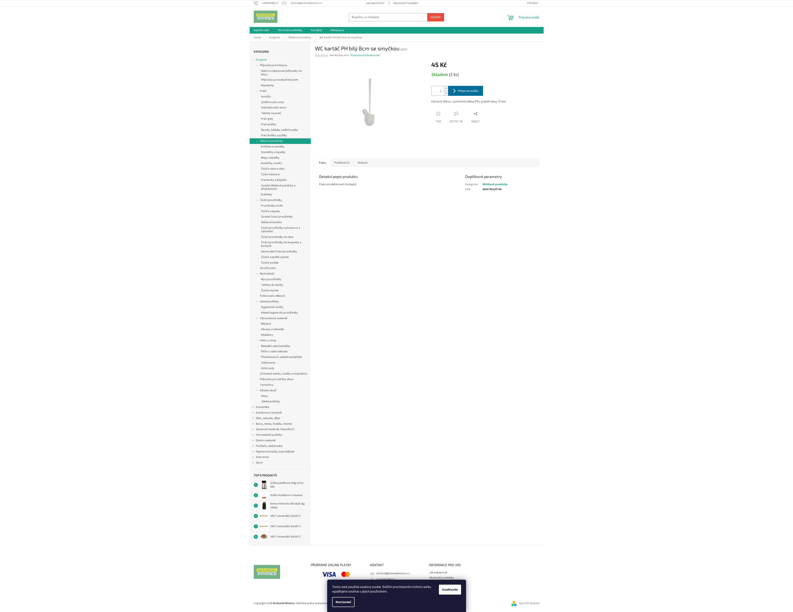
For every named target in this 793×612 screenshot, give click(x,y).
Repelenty (267, 85)
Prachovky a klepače (274, 180)
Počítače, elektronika (269, 446)
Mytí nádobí (267, 274)
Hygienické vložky (272, 307)
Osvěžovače (268, 268)
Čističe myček (269, 290)
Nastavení (343, 602)
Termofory (266, 385)
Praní (263, 91)
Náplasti (266, 324)
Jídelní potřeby (270, 401)
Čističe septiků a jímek (275, 257)
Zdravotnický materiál (273, 318)
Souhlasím (450, 589)
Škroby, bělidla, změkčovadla (279, 130)
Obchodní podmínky (405, 3)
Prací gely (267, 119)
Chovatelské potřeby (269, 435)
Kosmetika (262, 407)
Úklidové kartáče (271, 222)
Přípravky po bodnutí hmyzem (279, 80)
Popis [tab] (322, 163)
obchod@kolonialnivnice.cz (393, 573)
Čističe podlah (270, 263)
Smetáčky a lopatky (273, 152)
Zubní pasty (268, 363)
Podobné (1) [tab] (342, 163)
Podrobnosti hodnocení (365, 55)
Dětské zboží (268, 390)
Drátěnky (266, 194)
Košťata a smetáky (272, 147)
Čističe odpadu (270, 211)
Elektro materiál (266, 440)
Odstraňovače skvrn (273, 108)
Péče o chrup (268, 340)
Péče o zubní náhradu (274, 351)
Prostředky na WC (272, 206)
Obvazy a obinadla (272, 329)
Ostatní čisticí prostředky (277, 217)
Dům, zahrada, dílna (268, 418)
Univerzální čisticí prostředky (279, 251)
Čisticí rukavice (270, 174)
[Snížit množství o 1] (446, 93)
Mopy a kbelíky (270, 158)
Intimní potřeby (269, 301)
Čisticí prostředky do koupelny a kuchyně (281, 244)
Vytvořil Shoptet (529, 603)
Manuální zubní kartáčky (275, 346)
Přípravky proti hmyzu (273, 65)
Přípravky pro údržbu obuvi (277, 379)
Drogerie (261, 60)
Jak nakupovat (375, 3)
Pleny (264, 396)
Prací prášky (268, 124)
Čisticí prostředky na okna (277, 237)
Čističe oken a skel (272, 169)
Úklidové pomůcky (271, 141)
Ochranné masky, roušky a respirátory (283, 374)
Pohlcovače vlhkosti (272, 296)
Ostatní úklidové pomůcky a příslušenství (278, 187)
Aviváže (266, 97)
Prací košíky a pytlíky (274, 135)
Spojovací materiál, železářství (275, 429)
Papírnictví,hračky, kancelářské (275, 452)
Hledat (436, 17)
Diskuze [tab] (363, 163)
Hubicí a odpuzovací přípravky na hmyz (281, 73)
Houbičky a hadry (271, 163)
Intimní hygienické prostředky (279, 313)
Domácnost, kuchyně (269, 413)
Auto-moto (262, 457)
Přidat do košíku (468, 90)
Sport (259, 463)
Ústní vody (267, 368)
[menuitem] (261, 30)
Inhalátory (267, 335)
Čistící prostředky (271, 200)
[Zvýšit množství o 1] (446, 88)
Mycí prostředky (271, 279)
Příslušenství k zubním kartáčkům (281, 357)
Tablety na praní (271, 113)
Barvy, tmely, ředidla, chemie (274, 424)
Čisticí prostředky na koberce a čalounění (280, 230)
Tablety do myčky (272, 285)
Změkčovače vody (272, 102)
